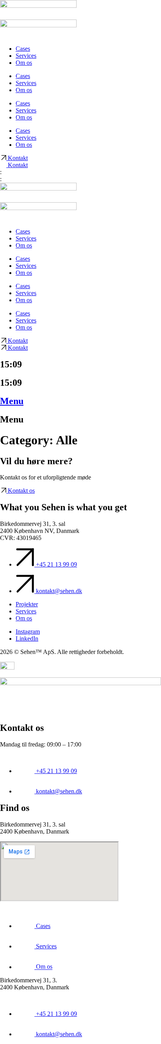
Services (26, 55)
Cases (23, 48)
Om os (24, 62)
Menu (11, 401)
